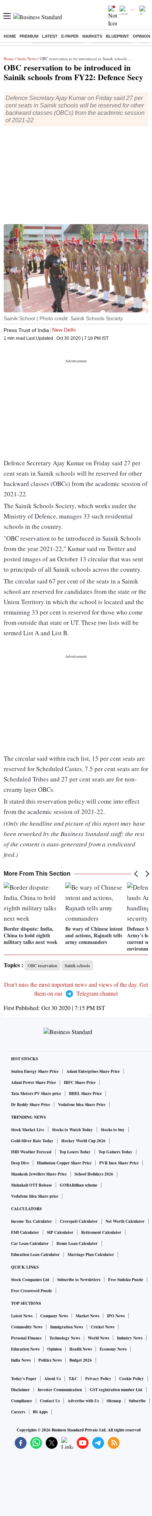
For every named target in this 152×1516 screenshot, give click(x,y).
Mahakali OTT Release (31, 1185)
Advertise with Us (83, 1400)
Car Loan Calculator (30, 1243)
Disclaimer (20, 1389)
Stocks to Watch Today (72, 1129)
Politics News (50, 1360)
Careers (18, 1411)
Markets (92, 36)
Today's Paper (24, 1378)
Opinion (141, 36)
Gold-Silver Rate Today (32, 1140)
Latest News (21, 1315)
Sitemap (114, 1400)
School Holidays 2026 (94, 1174)
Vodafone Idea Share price (34, 1196)
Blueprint (117, 36)
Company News (54, 1315)
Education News (25, 1349)
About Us (52, 1378)
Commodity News (26, 1327)
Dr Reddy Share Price (30, 1104)
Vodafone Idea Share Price (82, 1104)
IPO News (116, 1315)
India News (27, 58)
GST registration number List (116, 1389)
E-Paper (70, 36)
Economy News (113, 1349)
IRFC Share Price (80, 1082)
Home (10, 36)
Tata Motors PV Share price (36, 1093)
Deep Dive (20, 1163)
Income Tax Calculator (31, 1221)
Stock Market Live (27, 1129)
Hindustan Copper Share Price (64, 1163)
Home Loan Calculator (77, 1243)
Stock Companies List (30, 1279)
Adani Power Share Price (33, 1082)
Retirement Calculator (101, 1232)
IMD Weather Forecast (31, 1151)
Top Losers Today (75, 1151)
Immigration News (66, 1327)
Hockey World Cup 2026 (83, 1140)
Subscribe (137, 1400)
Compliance (21, 1400)
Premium (29, 36)
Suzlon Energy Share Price (35, 1071)
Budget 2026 (80, 1360)
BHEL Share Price (85, 1093)
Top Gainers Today (115, 1151)
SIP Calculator (60, 1232)
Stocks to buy (113, 1129)
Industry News (129, 1338)
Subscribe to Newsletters (78, 1279)
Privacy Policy (98, 1378)
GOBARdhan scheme (78, 1185)
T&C (73, 1378)
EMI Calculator (25, 1232)
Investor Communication (60, 1389)
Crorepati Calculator (79, 1221)
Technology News (64, 1338)
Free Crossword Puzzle (31, 1290)
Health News (80, 1349)
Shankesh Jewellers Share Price (39, 1174)
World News (98, 1338)
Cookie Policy (131, 1378)
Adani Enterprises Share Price (93, 1071)
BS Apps (40, 1411)
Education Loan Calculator (35, 1254)
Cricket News (102, 1327)
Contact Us (50, 1400)
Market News (87, 1315)
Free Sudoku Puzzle (125, 1279)
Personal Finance (26, 1338)
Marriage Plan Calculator (91, 1254)
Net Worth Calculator (125, 1221)
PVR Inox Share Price (119, 1163)
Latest (50, 36)
